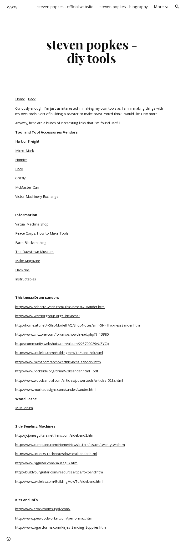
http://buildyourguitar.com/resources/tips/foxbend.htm (59, 472)
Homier (21, 159)
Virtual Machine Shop (32, 224)
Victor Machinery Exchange (36, 196)
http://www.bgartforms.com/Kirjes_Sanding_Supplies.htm (60, 527)
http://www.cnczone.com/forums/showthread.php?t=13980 (62, 334)
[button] (177, 6)
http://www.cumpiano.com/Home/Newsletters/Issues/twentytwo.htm (70, 444)
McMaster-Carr (27, 187)
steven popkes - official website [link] (65, 6)
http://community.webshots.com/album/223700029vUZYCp (62, 343)
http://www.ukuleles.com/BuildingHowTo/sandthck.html (59, 352)
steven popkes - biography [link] (124, 6)
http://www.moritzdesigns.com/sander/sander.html (55, 389)
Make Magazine (27, 260)
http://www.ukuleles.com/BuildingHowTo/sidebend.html (59, 481)
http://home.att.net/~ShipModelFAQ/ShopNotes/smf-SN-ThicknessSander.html (78, 325)
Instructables (25, 279)
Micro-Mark (24, 150)
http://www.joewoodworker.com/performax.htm (53, 518)
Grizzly (20, 178)
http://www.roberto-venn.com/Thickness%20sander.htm (60, 306)
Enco (19, 168)
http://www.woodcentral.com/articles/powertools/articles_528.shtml (69, 380)
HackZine (22, 270)
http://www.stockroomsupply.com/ (42, 508)
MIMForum (24, 407)
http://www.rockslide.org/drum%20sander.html (52, 371)
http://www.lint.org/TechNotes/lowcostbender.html (56, 453)
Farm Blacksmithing (30, 242)
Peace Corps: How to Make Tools (41, 233)
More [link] (159, 6)
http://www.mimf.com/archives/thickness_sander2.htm (58, 361)
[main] (91, 51)
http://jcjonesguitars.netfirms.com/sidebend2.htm (54, 435)
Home (20, 99)
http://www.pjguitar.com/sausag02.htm (46, 463)
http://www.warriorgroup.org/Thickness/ (47, 315)
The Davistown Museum (34, 251)
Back (32, 99)
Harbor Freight (27, 141)
